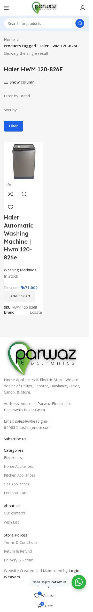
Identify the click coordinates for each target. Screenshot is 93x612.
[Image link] (42, 357)
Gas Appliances (16, 484)
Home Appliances (18, 466)
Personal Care (15, 492)
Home (9, 39)
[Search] (79, 23)
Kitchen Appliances (19, 475)
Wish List (11, 522)
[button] (19, 296)
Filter (13, 125)
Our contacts (15, 513)
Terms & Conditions (20, 542)
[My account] (83, 8)
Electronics (13, 457)
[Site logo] (44, 7)
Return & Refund (18, 551)
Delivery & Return (18, 560)
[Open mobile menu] (6, 8)
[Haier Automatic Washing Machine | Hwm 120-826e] (23, 161)
